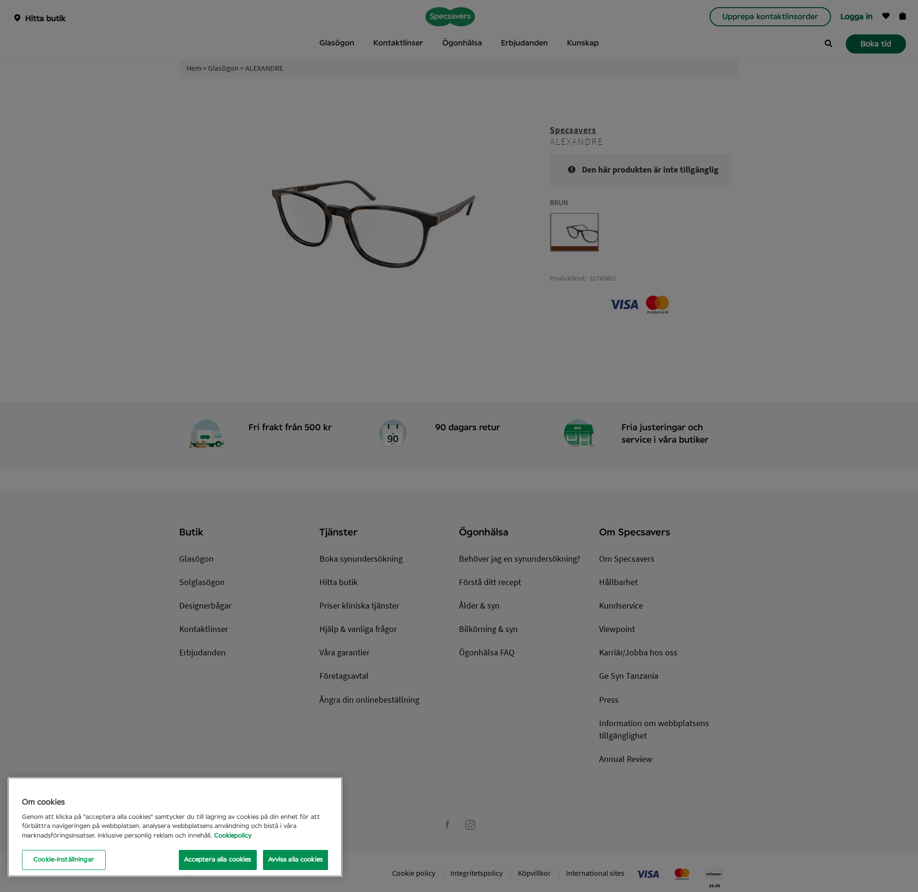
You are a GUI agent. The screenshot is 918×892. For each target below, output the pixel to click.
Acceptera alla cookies (217, 860)
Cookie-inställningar (63, 860)
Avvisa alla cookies (295, 860)
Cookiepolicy (232, 836)
